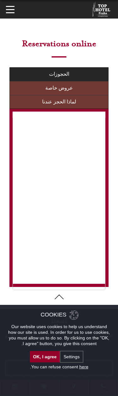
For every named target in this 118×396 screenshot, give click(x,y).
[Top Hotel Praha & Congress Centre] (101, 9)
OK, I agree (45, 356)
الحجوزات (59, 74)
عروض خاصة (59, 88)
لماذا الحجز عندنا (59, 101)
